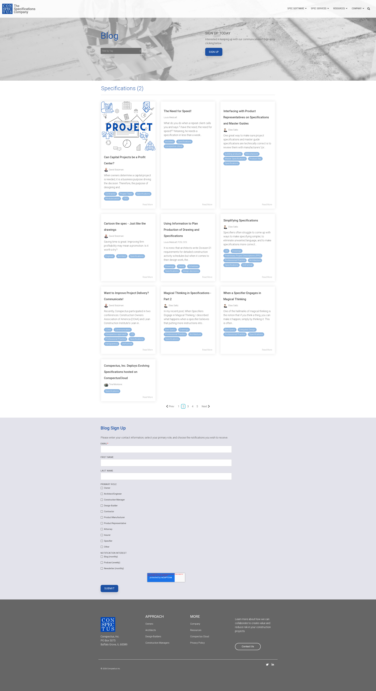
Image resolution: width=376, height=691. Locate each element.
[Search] (368, 8)
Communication (122, 329)
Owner (181, 266)
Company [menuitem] (195, 623)
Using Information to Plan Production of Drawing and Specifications (181, 230)
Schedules (193, 266)
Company (357, 8)
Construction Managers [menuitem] (157, 642)
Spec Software (296, 8)
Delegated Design (247, 329)
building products (233, 154)
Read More (148, 204)
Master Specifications (235, 158)
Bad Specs (170, 329)
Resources (339, 8)
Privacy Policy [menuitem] (197, 642)
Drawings (169, 266)
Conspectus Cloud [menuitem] (199, 636)
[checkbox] (166, 517)
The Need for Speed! (177, 111)
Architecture (255, 260)
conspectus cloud (173, 146)
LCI (132, 334)
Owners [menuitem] (149, 623)
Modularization (112, 198)
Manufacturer (251, 154)
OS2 (126, 198)
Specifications (143, 194)
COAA (108, 329)
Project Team (126, 194)
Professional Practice (235, 260)
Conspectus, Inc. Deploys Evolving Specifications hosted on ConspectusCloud (126, 372)
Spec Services (319, 8)
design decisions (191, 271)
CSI (226, 251)
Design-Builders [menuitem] (153, 636)
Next (204, 406)
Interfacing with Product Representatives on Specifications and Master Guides (246, 117)
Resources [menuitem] (195, 630)
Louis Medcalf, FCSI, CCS (175, 242)
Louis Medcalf (170, 117)
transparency (111, 344)
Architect (169, 141)
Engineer (109, 256)
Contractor (110, 194)
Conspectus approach (115, 334)
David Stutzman (116, 169)
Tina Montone (115, 384)
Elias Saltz (233, 130)
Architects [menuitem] (150, 630)
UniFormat (247, 265)
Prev (171, 406)
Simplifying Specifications (240, 220)
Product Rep (255, 158)
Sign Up (214, 51)
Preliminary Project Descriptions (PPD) (243, 255)
